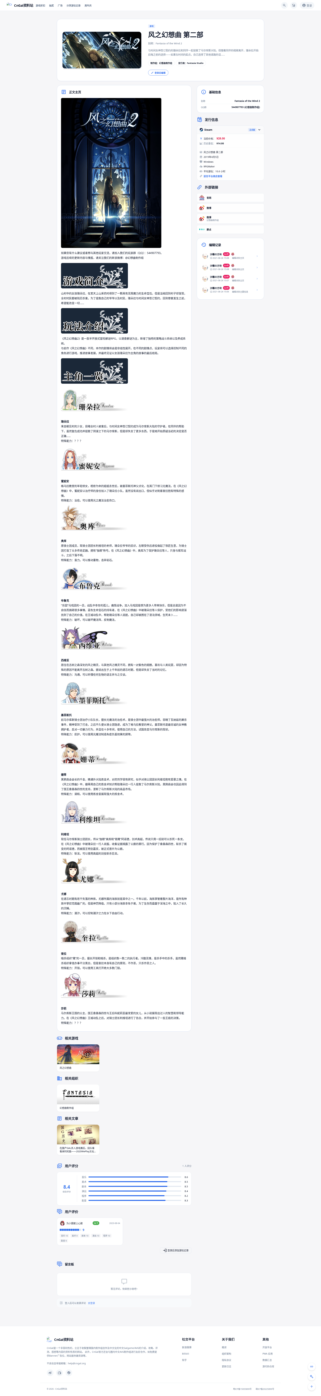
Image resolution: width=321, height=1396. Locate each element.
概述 (224, 1347)
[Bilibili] (59, 1372)
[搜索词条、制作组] (284, 5)
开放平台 (267, 1347)
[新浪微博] (50, 1372)
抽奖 (51, 5)
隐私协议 (226, 1360)
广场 (60, 5)
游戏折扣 (40, 5)
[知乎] (69, 1372)
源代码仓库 (268, 1366)
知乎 (184, 1360)
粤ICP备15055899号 (242, 1389)
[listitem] (230, 256)
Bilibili (185, 1353)
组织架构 (226, 1353)
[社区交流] (312, 1367)
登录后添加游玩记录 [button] (178, 1250)
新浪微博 (186, 1347)
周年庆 (88, 5)
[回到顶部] (312, 1387)
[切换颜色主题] (293, 5)
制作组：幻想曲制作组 (161, 63)
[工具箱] (312, 1377)
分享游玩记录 (74, 5)
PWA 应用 (267, 1353)
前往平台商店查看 (213, 176)
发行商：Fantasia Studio (190, 63)
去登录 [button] (91, 1303)
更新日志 (226, 1366)
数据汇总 (267, 1360)
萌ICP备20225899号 (265, 1389)
